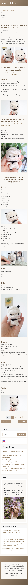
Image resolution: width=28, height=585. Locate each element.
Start (2, 7)
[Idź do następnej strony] (18, 417)
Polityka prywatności (17, 570)
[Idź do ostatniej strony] (21, 417)
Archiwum (4, 17)
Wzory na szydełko (7, 10)
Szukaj (22, 434)
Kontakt (3, 15)
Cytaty (3, 12)
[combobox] (9, 434)
